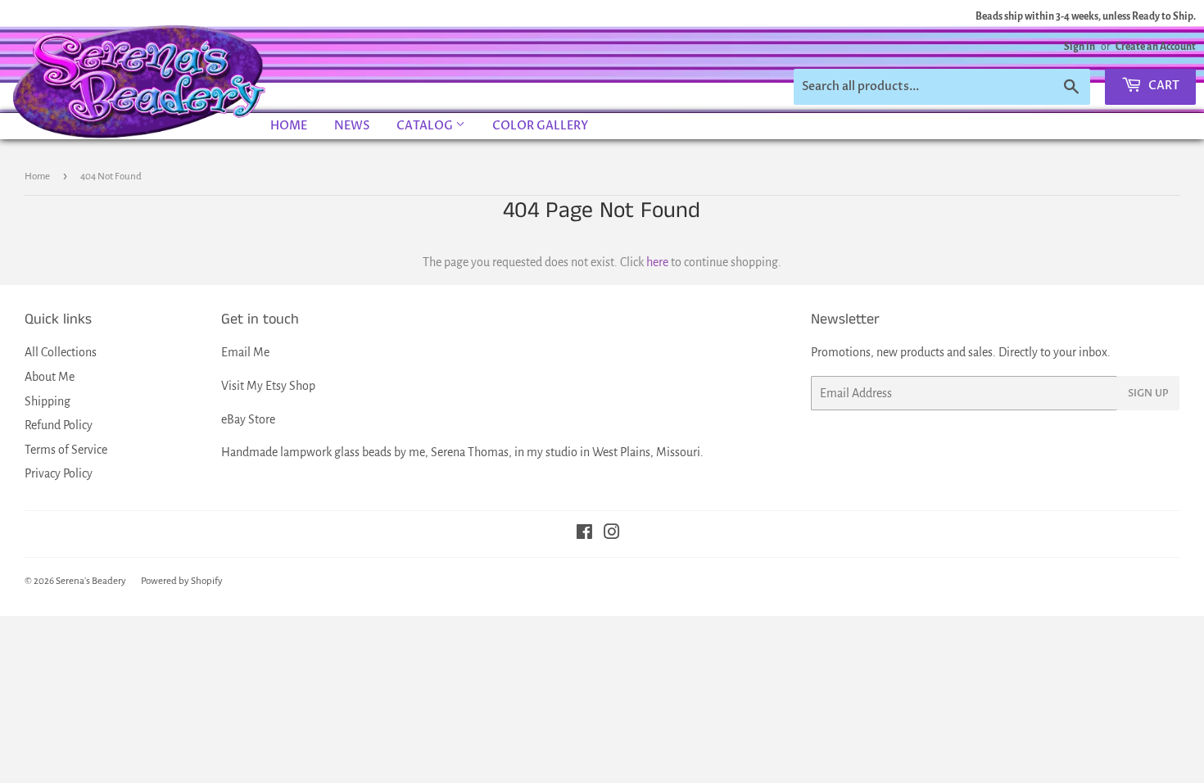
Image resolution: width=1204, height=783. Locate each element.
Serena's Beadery (140, 81)
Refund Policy (59, 425)
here (657, 262)
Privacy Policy (59, 473)
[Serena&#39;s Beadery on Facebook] (584, 534)
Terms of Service (66, 449)
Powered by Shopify (182, 581)
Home (288, 126)
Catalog (425, 126)
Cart (1162, 85)
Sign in (1079, 46)
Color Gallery (540, 126)
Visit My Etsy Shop (268, 385)
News (351, 126)
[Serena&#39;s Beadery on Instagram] (612, 534)
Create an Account (1156, 46)
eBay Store (248, 419)
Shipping (47, 401)
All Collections (61, 352)
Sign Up (1148, 393)
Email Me (245, 352)
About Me (50, 376)
